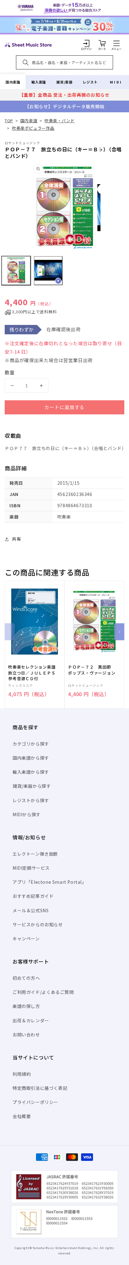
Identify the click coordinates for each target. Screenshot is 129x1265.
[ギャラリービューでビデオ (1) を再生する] (48, 270)
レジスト (90, 81)
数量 (10, 372)
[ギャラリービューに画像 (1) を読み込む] (16, 270)
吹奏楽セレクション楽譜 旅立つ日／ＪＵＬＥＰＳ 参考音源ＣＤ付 (34, 672)
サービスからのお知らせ (38, 924)
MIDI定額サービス (31, 868)
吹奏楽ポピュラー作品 (33, 128)
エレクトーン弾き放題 (35, 854)
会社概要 (22, 1116)
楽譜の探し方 (26, 1006)
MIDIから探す (27, 814)
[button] (116, 43)
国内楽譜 (13, 81)
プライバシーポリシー (35, 1102)
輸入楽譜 (38, 81)
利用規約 (22, 1074)
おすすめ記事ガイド (33, 896)
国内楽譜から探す (31, 758)
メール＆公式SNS (31, 910)
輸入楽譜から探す (31, 772)
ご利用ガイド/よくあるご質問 (43, 992)
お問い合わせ (26, 1034)
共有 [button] (16, 539)
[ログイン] (86, 43)
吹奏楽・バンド (59, 121)
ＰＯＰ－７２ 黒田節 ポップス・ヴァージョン (92, 670)
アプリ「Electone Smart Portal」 (49, 882)
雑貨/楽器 (64, 81)
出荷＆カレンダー (31, 1020)
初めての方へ (26, 978)
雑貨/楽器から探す (32, 786)
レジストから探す (31, 800)
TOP (9, 121)
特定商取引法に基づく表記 (40, 1088)
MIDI (116, 81)
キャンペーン (26, 938)
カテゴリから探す (31, 744)
